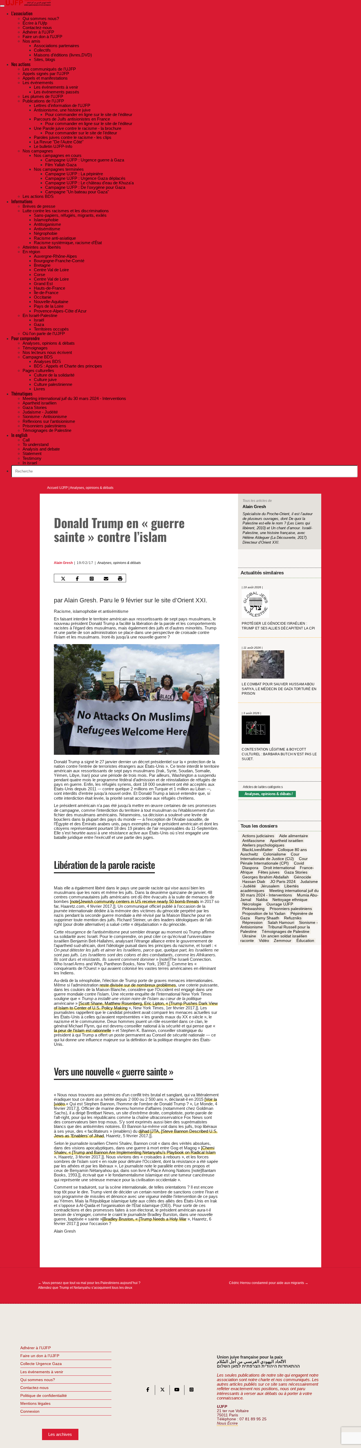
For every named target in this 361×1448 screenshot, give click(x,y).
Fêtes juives (268, 872)
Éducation (305, 941)
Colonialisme (274, 854)
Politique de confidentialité (43, 1395)
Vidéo (264, 941)
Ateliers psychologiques (263, 845)
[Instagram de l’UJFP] (191, 1390)
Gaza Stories (295, 872)
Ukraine (249, 936)
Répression (252, 922)
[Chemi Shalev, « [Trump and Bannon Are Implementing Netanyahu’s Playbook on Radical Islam (135, 1150)
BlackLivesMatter (257, 849)
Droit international (279, 868)
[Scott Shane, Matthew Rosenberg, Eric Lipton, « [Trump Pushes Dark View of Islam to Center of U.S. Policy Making (136, 1005)
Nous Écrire (227, 1423)
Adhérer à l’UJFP (35, 1348)
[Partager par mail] (106, 578)
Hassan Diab (253, 881)
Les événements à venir (41, 1372)
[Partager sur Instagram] (91, 578)
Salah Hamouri (281, 922)
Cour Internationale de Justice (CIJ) (270, 856)
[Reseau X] (162, 1390)
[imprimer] (120, 578)
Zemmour (282, 941)
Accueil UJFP (57, 488)
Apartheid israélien (286, 840)
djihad (144, 1131)
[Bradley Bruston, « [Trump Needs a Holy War (144, 1219)
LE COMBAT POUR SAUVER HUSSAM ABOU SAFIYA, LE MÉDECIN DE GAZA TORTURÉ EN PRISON (279, 688)
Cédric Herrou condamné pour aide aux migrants (268, 1283)
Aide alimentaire (293, 836)
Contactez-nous (34, 1387)
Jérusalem (270, 886)
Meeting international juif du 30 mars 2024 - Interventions (279, 892)
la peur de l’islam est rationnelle (82, 1030)
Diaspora (250, 868)
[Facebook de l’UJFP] (148, 1390)
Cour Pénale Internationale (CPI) (274, 860)
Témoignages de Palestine (285, 931)
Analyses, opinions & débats (91, 488)
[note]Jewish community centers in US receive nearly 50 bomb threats (134, 901)
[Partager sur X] (63, 578)
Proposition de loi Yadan (263, 913)
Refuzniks (292, 918)
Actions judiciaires (258, 836)
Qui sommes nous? (37, 1379)
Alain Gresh (63, 563)
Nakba (262, 899)
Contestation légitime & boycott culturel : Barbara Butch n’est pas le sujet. (279, 754)
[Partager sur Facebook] (77, 578)
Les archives (60, 1434)
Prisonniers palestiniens (291, 909)
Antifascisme (253, 840)
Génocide (302, 877)
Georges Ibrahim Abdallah (265, 877)
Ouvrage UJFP (280, 904)
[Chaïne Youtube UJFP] (177, 1390)
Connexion (29, 1411)
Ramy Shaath (267, 918)
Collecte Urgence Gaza (41, 1363)
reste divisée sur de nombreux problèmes (138, 985)
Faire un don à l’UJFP (39, 1355)
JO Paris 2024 (283, 881)
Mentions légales (35, 1403)
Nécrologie (251, 904)
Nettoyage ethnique (289, 899)
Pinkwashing (253, 909)
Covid (299, 863)
